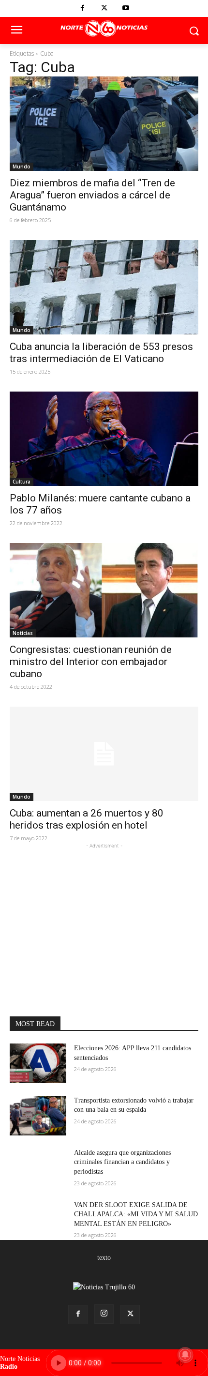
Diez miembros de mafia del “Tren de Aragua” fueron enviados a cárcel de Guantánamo (92, 195)
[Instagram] (104, 1314)
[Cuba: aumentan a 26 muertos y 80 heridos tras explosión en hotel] (104, 754)
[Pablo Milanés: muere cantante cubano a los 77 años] (104, 439)
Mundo (21, 166)
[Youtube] (126, 8)
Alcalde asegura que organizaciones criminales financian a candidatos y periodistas (122, 1162)
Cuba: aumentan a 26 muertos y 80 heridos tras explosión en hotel (86, 819)
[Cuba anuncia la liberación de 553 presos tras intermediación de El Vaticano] (104, 287)
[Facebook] (82, 8)
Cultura (21, 481)
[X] (104, 8)
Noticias (23, 633)
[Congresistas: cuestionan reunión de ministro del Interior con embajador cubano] (104, 590)
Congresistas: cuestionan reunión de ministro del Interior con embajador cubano (91, 662)
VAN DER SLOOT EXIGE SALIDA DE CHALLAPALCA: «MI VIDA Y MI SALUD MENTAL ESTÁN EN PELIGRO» (136, 1214)
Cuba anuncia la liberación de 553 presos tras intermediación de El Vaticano (101, 352)
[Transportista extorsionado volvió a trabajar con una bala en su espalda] (38, 1115)
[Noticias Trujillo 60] (104, 28)
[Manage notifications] (185, 1354)
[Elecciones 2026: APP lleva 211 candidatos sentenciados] (38, 1063)
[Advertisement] (104, 911)
